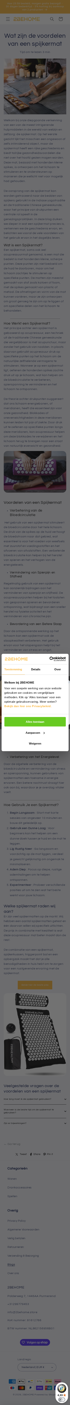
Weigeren (35, 743)
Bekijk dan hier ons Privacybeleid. (28, 706)
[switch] (61, 1400)
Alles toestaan (35, 721)
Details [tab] (35, 669)
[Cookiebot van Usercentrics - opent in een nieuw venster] (50, 659)
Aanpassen (33, 732)
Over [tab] (57, 669)
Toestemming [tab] (13, 669)
